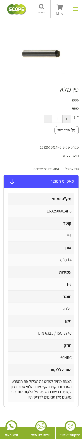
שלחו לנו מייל (41, 435)
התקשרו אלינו (70, 435)
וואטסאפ (11, 435)
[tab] (41, 181)
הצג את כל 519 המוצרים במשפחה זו (56, 169)
